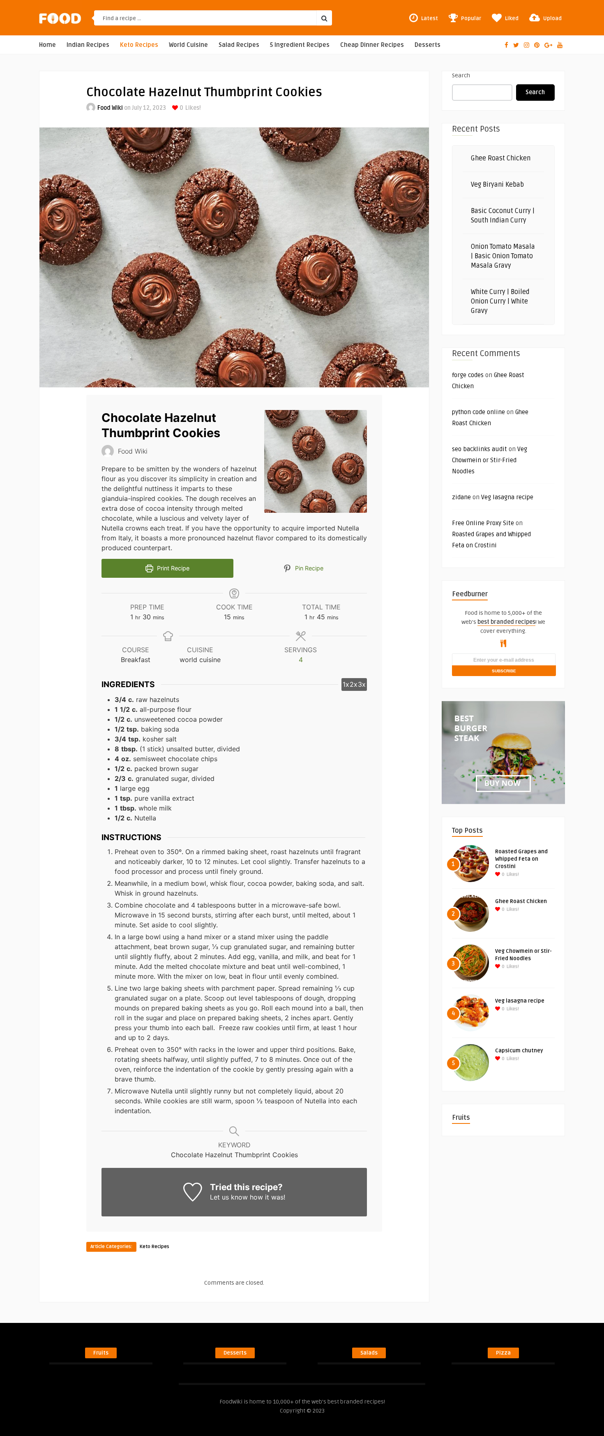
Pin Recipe (308, 568)
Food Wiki (110, 107)
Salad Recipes (239, 45)
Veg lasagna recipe (507, 497)
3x (362, 684)
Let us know (229, 1197)
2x (353, 684)
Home (47, 45)
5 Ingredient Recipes (300, 45)
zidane (461, 497)
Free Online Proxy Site (483, 523)
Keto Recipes (139, 45)
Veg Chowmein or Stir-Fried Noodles (489, 460)
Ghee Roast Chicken (500, 158)
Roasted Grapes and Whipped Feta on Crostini (521, 859)
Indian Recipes (88, 45)
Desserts (427, 45)
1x (346, 684)
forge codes (468, 375)
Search (461, 75)
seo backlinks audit (479, 449)
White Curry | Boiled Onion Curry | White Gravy (500, 301)
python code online (478, 412)
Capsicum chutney (519, 1050)
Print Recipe (172, 568)
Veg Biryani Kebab (497, 185)
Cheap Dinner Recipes (372, 45)
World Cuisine (188, 45)
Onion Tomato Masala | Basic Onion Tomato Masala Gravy (503, 256)
